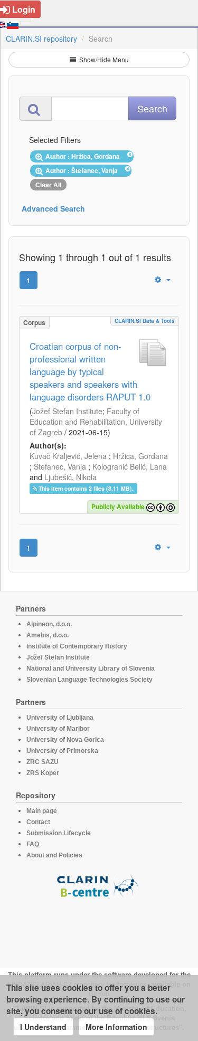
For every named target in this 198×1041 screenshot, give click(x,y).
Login (23, 9)
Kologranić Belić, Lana (129, 466)
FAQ (32, 844)
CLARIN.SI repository (41, 38)
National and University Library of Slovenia (90, 668)
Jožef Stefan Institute (67, 411)
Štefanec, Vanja (60, 466)
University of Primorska (62, 751)
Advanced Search (53, 208)
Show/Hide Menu (103, 59)
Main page (41, 811)
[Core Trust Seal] (99, 928)
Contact (38, 822)
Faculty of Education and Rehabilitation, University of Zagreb (96, 421)
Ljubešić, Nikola (70, 477)
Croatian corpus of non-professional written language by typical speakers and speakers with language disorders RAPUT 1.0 (90, 371)
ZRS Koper (42, 773)
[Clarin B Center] (99, 885)
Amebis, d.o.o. (47, 635)
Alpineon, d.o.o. (49, 624)
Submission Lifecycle (58, 833)
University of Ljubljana (59, 717)
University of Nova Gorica (65, 739)
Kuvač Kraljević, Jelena (68, 456)
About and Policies (54, 855)
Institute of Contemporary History (76, 646)
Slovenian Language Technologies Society (89, 679)
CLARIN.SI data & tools (145, 320)
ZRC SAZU (42, 762)
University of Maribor (58, 728)
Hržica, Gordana (140, 456)
